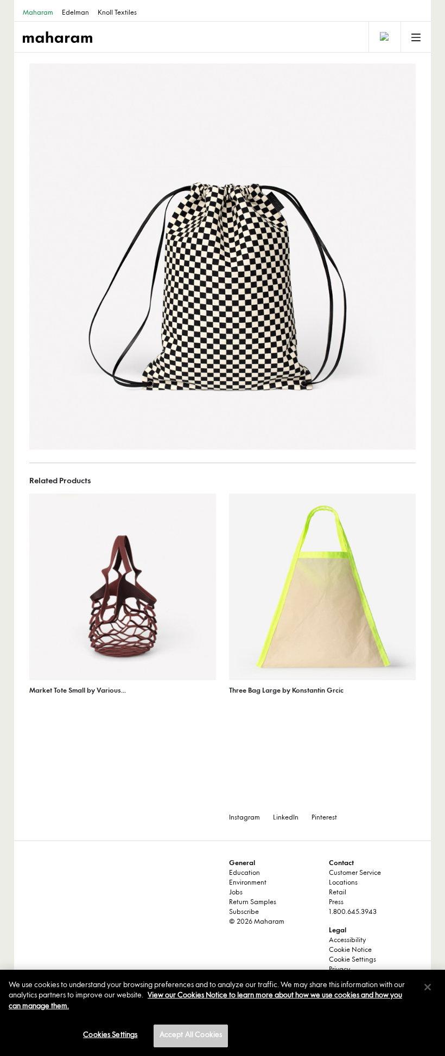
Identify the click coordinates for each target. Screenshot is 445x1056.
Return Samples (252, 902)
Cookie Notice (350, 950)
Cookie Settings (352, 960)
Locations (343, 883)
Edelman (75, 13)
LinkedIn (285, 818)
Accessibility (347, 940)
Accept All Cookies (191, 1035)
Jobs (236, 893)
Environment (247, 883)
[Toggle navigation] (383, 37)
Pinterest (324, 818)
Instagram (244, 818)
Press (336, 902)
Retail (337, 893)
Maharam (38, 13)
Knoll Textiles (117, 13)
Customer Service (355, 873)
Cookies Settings (110, 1035)
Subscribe (244, 912)
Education (244, 873)
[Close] (428, 987)
